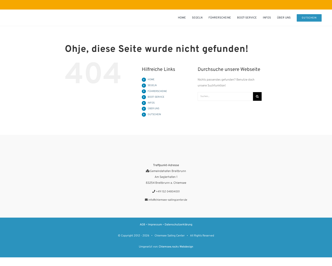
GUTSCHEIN (154, 114)
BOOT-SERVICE (156, 97)
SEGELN (152, 85)
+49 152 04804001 (167, 191)
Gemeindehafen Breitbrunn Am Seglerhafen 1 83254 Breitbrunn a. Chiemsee (166, 177)
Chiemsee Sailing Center (170, 235)
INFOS (151, 102)
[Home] (44, 18)
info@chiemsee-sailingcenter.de (167, 200)
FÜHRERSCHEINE (157, 91)
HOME (151, 79)
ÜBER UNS (153, 108)
